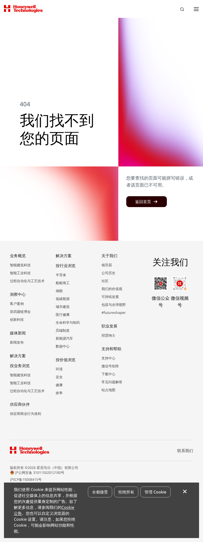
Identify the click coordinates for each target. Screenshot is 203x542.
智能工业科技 (20, 273)
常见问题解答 (112, 381)
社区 (105, 280)
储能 (59, 290)
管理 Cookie (155, 492)
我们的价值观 (112, 288)
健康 (59, 384)
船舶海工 (63, 282)
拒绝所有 (126, 492)
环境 (59, 369)
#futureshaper (114, 312)
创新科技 (17, 319)
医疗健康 (63, 314)
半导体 (61, 274)
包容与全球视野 (114, 304)
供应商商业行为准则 (25, 413)
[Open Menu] (196, 9)
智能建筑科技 (20, 265)
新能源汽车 (64, 338)
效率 (59, 392)
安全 (59, 377)
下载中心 (108, 374)
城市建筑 (63, 306)
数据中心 (63, 346)
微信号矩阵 (110, 366)
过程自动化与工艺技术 (27, 280)
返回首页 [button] (143, 201)
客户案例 (17, 303)
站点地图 (108, 389)
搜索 (182, 9)
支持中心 (108, 358)
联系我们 (185, 450)
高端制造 (63, 330)
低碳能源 (63, 298)
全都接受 (100, 492)
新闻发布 (17, 342)
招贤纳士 (108, 335)
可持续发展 (110, 296)
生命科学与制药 (68, 322)
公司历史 (108, 273)
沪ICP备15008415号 (26, 479)
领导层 (107, 265)
